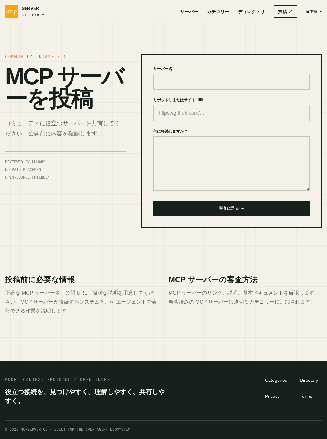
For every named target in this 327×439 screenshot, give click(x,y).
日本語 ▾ (314, 11)
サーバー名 (162, 68)
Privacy (272, 396)
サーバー (189, 11)
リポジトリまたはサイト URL (178, 100)
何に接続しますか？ (170, 131)
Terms (306, 396)
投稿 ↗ (285, 11)
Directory (309, 380)
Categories (276, 380)
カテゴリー (218, 11)
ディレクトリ (251, 11)
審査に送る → (231, 208)
